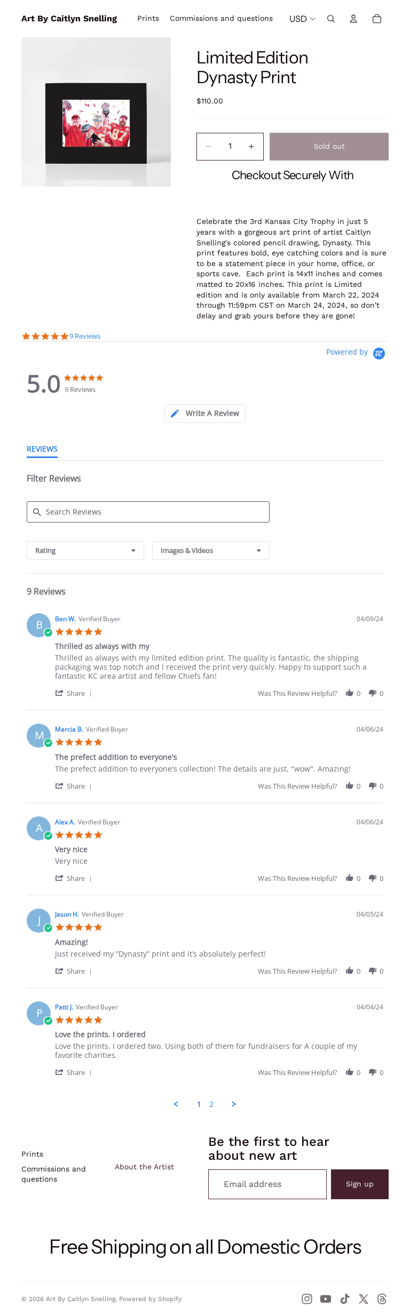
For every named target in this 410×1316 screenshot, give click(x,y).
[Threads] (382, 1299)
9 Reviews (84, 336)
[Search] (331, 18)
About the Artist (144, 1166)
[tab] (205, 413)
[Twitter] (363, 1299)
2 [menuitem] (211, 1104)
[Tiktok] (344, 1299)
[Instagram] (307, 1299)
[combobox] (85, 550)
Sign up (360, 1183)
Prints (32, 1154)
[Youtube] (325, 1299)
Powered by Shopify (150, 1299)
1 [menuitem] (199, 1104)
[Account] (353, 18)
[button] (75, 693)
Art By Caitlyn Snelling (80, 1299)
